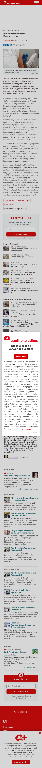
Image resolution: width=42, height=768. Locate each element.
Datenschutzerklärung (25, 429)
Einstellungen (32, 432)
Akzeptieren (21, 356)
